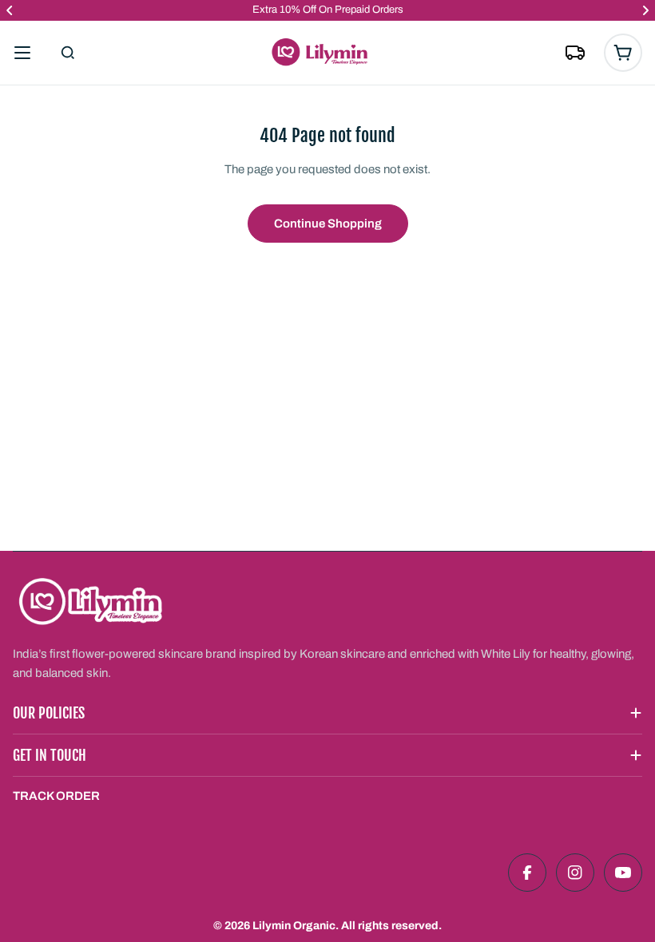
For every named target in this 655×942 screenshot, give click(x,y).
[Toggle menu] (22, 52)
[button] (9, 10)
